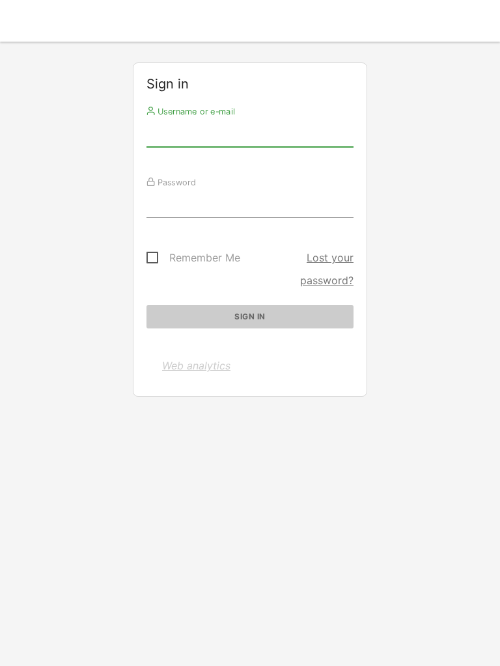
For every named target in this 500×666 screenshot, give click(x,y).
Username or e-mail (195, 111)
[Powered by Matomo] (250, 24)
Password (175, 182)
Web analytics (196, 365)
